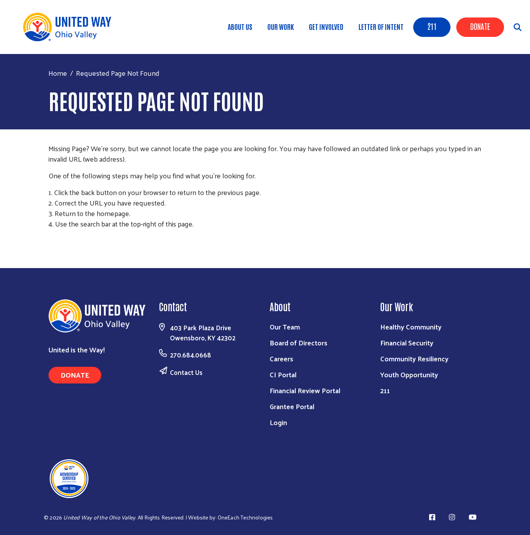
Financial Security (406, 342)
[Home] (69, 27)
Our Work (280, 26)
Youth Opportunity (409, 374)
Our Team (285, 327)
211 (431, 26)
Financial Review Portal (305, 390)
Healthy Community (411, 327)
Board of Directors (298, 342)
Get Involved (326, 26)
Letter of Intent (381, 26)
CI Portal (283, 374)
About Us (240, 26)
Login (278, 422)
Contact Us (186, 372)
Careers (281, 358)
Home (57, 73)
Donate (480, 26)
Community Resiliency (414, 358)
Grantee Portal (292, 406)
